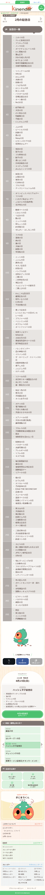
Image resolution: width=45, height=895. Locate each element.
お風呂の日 (19, 177)
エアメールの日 (21, 417)
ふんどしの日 (20, 368)
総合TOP (38, 824)
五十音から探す (8, 855)
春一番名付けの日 (22, 385)
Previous (3, 745)
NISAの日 (19, 335)
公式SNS (6, 833)
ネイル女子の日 (21, 399)
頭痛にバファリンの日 (24, 500)
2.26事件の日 (20, 564)
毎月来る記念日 (33, 786)
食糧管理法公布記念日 (24, 467)
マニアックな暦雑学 (24, 880)
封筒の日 (19, 268)
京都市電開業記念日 (23, 66)
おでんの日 (19, 480)
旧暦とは (37, 874)
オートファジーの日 (23, 327)
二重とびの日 (20, 288)
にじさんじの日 (21, 122)
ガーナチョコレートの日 (25, 49)
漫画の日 (19, 238)
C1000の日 (19, 182)
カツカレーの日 (21, 483)
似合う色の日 (20, 390)
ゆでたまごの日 (21, 60)
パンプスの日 (20, 271)
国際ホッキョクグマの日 (25, 591)
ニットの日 (19, 257)
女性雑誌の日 (20, 589)
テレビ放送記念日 (22, 40)
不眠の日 (19, 119)
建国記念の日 (20, 296)
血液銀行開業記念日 (23, 569)
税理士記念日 (20, 523)
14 (7, 360)
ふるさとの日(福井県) (24, 202)
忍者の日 (19, 492)
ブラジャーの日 (21, 318)
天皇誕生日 (19, 511)
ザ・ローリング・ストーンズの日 (28, 358)
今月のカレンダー (35, 864)
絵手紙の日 (19, 107)
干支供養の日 (20, 305)
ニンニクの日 (20, 616)
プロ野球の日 (20, 155)
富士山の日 (19, 508)
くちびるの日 (20, 85)
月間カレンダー (8, 874)
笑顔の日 (19, 149)
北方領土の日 (20, 205)
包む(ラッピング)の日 (24, 561)
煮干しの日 (19, 366)
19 (7, 432)
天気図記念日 (20, 396)
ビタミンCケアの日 (23, 141)
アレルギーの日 (21, 450)
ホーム (8, 2)
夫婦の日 (19, 80)
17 (7, 408)
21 (7, 467)
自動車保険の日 (21, 363)
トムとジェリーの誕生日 (25, 285)
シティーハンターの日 (24, 575)
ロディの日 (19, 371)
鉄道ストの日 (20, 539)
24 (7, 535)
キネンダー (22, 8)
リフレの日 (19, 453)
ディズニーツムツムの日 (25, 188)
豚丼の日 (19, 263)
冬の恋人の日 (20, 580)
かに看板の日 (20, 52)
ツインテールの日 (22, 71)
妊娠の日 (19, 132)
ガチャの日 (19, 404)
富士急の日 (19, 613)
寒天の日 (19, 393)
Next (42, 745)
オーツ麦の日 (20, 99)
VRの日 (18, 74)
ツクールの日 (20, 376)
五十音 (12, 786)
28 (7, 601)
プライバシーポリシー (16, 888)
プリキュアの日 (21, 43)
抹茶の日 (19, 174)
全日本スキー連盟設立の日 (26, 379)
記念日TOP (37, 843)
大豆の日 (19, 110)
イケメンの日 (20, 354)
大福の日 (19, 246)
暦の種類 (21, 874)
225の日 (18, 556)
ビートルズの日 (21, 130)
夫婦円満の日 (20, 447)
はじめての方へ (8, 828)
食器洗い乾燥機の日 (23, 503)
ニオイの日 (19, 37)
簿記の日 (19, 283)
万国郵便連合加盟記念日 (25, 431)
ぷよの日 (19, 127)
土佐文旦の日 (20, 338)
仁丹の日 (19, 302)
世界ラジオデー (21, 332)
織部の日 (19, 602)
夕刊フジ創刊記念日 (23, 553)
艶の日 (18, 218)
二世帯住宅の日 (21, 280)
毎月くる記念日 (8, 858)
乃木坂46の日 (20, 486)
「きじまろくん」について (11, 831)
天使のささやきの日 (23, 412)
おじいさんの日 (21, 88)
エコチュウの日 (21, 166)
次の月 (40, 21)
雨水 (17, 434)
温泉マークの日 (21, 498)
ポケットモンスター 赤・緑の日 (27, 584)
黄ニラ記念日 (20, 310)
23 (7, 517)
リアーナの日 (20, 473)
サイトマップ (31, 888)
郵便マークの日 (21, 210)
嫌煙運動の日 (20, 423)
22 (7, 490)
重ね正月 (19, 54)
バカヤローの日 (21, 599)
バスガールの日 (21, 94)
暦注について (22, 877)
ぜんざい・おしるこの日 (25, 230)
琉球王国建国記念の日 (24, 63)
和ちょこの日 (20, 224)
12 (7, 318)
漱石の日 (19, 464)
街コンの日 (19, 91)
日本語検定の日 (21, 163)
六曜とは (37, 871)
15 (7, 381)
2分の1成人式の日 (22, 57)
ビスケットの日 (21, 596)
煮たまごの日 (20, 160)
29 (7, 614)
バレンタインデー (22, 349)
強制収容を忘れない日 (24, 437)
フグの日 (19, 235)
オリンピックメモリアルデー (27, 193)
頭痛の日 (19, 82)
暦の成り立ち (22, 871)
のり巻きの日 (20, 113)
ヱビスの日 (19, 544)
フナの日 (19, 196)
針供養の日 (19, 227)
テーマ (33, 777)
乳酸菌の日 (19, 116)
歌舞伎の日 (19, 442)
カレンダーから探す (9, 850)
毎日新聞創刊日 (21, 461)
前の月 (5, 21)
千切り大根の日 (21, 409)
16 (7, 394)
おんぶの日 (19, 77)
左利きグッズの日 (22, 274)
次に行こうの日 (21, 382)
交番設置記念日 (21, 97)
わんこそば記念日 (22, 293)
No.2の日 (19, 102)
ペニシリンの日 (21, 321)
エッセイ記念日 (21, 605)
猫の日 (18, 478)
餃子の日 (19, 157)
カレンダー (37, 2)
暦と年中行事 (22, 883)
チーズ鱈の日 (20, 525)
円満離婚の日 (20, 619)
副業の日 (19, 249)
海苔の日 (19, 180)
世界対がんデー (21, 144)
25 (7, 550)
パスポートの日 (21, 445)
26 (7, 568)
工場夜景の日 (20, 520)
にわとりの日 (20, 213)
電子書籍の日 (20, 407)
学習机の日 (19, 252)
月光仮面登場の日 (22, 533)
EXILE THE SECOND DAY (26, 489)
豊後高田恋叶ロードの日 (25, 341)
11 (7, 299)
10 (7, 273)
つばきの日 (19, 215)
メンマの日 (19, 46)
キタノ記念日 (20, 266)
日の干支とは (38, 877)
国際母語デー (20, 470)
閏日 (17, 610)
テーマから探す (8, 852)
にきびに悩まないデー (24, 199)
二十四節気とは (39, 880)
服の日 (18, 243)
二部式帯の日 (20, 531)
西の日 (18, 135)
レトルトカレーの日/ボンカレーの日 (26, 314)
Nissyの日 (19, 138)
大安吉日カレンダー (9, 877)
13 (7, 338)
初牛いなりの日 (21, 299)
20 (7, 449)
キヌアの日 (19, 456)
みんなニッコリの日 (23, 169)
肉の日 (18, 240)
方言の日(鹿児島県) (23, 420)
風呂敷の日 (19, 514)
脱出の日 (19, 572)
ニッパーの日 (20, 221)
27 (7, 586)
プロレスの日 (20, 428)
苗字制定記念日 (21, 343)
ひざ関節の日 (20, 550)
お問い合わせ (7, 836)
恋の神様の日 (20, 351)
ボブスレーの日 (21, 324)
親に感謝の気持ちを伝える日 (27, 547)
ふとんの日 (19, 260)
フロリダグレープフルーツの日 (28, 566)
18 (7, 420)
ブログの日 (19, 185)
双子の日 (19, 152)
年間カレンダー (8, 871)
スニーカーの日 (21, 495)
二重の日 (19, 277)
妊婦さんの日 (20, 517)
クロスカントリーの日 (24, 536)
